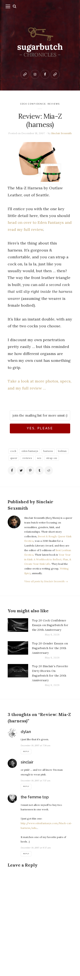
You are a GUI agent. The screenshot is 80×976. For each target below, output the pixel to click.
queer (13, 458)
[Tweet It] (21, 470)
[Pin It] (30, 470)
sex (39, 458)
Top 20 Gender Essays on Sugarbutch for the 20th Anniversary (50, 648)
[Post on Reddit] (48, 470)
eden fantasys (30, 451)
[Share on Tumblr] (39, 470)
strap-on (51, 458)
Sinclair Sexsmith (61, 133)
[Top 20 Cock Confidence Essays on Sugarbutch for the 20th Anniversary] (18, 627)
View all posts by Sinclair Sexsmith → (46, 581)
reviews (54, 104)
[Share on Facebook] (12, 470)
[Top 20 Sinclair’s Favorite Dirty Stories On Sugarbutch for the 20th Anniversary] (18, 675)
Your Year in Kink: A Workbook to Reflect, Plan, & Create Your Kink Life (47, 559)
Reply (26, 751)
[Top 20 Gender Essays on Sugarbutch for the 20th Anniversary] (18, 650)
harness (48, 451)
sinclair (27, 762)
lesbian (62, 451)
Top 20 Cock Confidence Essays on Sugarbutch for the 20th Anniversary (50, 625)
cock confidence (33, 104)
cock (13, 451)
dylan (26, 731)
